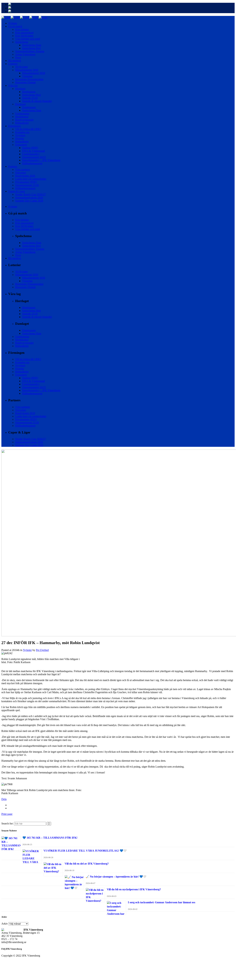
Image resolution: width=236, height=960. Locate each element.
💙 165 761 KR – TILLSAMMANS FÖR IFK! (49, 837)
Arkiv (4, 923)
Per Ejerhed (42, 650)
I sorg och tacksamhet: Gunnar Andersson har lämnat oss (161, 902)
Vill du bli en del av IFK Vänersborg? (87, 863)
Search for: (7, 823)
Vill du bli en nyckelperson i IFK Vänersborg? (134, 889)
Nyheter (27, 650)
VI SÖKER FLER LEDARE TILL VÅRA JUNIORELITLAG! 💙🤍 (85, 850)
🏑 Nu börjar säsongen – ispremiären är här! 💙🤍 (116, 876)
